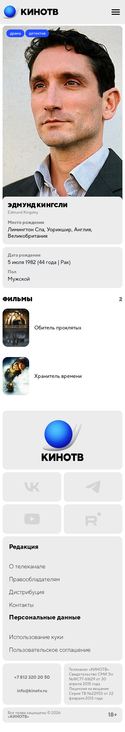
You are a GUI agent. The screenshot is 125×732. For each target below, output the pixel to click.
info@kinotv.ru (32, 691)
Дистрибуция (26, 592)
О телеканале (27, 567)
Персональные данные (44, 618)
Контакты (21, 605)
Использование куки (36, 637)
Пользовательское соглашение (50, 650)
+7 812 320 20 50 (32, 677)
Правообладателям (34, 579)
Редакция (23, 547)
